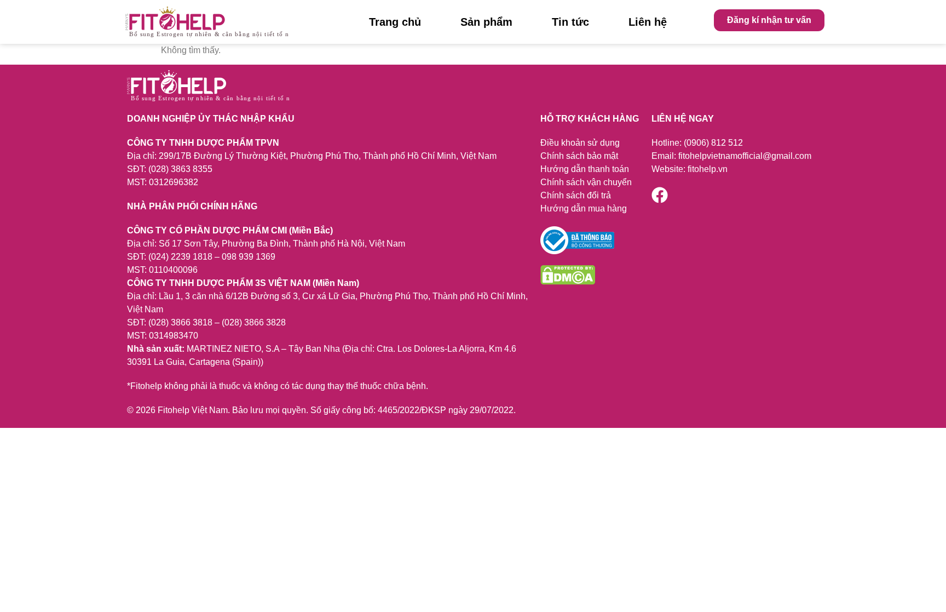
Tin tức (570, 22)
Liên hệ (647, 22)
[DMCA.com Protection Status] (567, 282)
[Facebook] (659, 195)
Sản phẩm (486, 22)
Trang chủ (395, 22)
